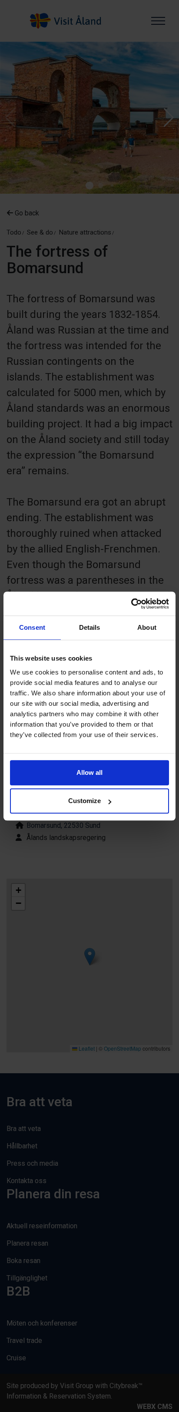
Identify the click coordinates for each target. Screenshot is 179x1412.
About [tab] (146, 627)
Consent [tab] (32, 627)
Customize (84, 800)
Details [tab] (89, 627)
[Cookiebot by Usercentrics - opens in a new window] (131, 603)
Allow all (89, 772)
